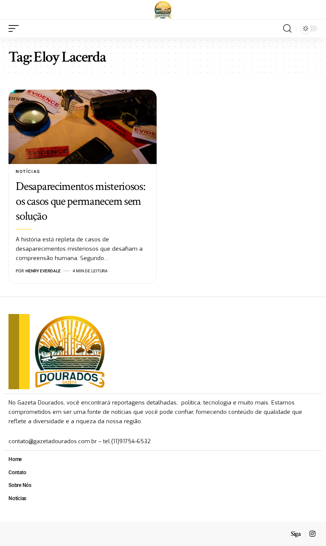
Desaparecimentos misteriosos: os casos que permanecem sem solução (80, 201)
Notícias (28, 171)
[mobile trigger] (15, 28)
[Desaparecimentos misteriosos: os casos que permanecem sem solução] (82, 127)
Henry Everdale (43, 271)
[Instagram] (312, 534)
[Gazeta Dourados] (163, 10)
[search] (287, 28)
